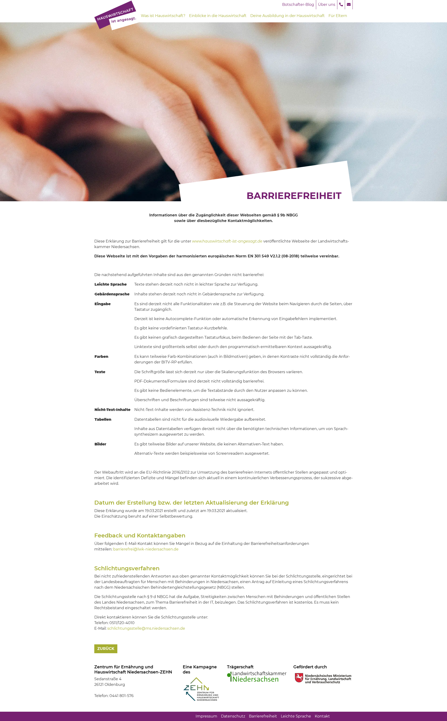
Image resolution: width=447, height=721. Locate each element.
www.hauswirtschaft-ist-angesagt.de (227, 241)
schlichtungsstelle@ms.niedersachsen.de (146, 628)
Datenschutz (233, 716)
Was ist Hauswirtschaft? (163, 16)
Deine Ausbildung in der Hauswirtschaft (287, 16)
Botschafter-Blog (298, 4)
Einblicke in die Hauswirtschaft (218, 16)
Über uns (326, 4)
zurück (105, 648)
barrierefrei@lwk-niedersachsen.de (146, 549)
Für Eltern (337, 16)
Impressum (206, 716)
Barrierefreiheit (263, 716)
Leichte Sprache (296, 716)
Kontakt (322, 716)
